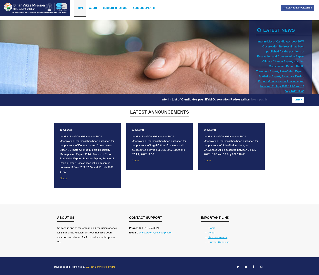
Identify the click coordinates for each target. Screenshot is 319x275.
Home (80, 8)
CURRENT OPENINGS (115, 8)
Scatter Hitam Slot (174, 8)
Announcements (217, 237)
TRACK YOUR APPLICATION (297, 7)
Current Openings (218, 241)
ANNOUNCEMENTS (144, 8)
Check (298, 99)
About (211, 232)
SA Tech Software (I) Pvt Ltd (100, 267)
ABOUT (93, 8)
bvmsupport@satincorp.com (155, 232)
